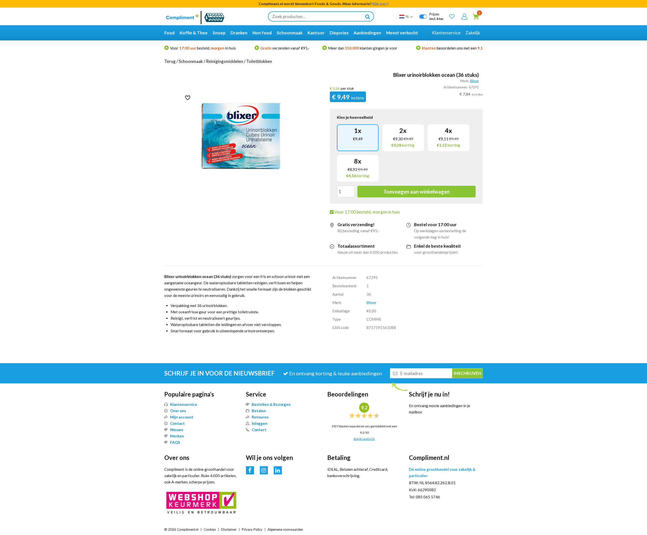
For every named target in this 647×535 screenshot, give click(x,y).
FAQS (175, 442)
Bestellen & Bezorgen (271, 404)
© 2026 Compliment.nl (181, 529)
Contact (177, 423)
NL (407, 16)
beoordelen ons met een (452, 48)
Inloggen (259, 423)
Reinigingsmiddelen (224, 61)
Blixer (474, 81)
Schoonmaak (191, 61)
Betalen (259, 410)
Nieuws (176, 429)
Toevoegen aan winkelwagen (416, 192)
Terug (170, 61)
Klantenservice (183, 404)
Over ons (178, 410)
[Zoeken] (367, 16)
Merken (177, 436)
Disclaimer (229, 529)
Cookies (210, 529)
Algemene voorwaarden (285, 529)
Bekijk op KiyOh (364, 439)
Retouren (260, 417)
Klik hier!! (380, 4)
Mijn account (181, 417)
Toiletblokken (259, 61)
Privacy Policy (252, 529)
